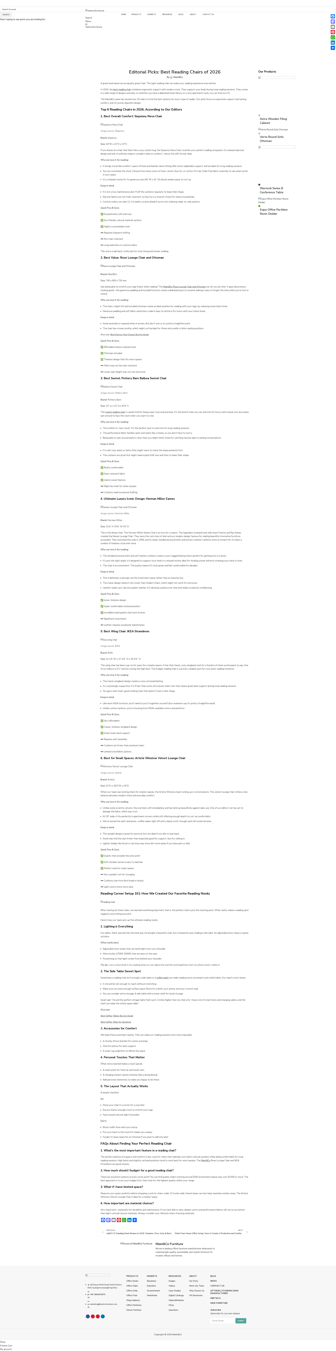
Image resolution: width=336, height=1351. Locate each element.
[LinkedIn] (332, 42)
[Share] (332, 47)
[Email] (332, 26)
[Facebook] (332, 16)
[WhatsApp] (332, 37)
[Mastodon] (332, 21)
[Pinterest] (332, 32)
